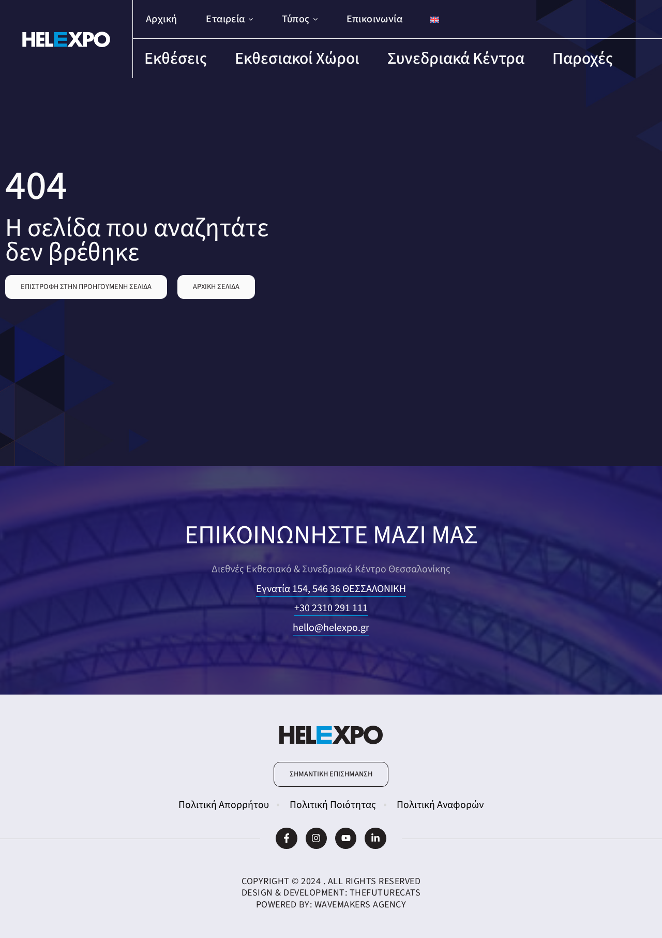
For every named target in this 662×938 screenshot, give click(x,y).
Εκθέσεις (175, 58)
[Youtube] (345, 838)
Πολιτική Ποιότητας (333, 805)
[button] (86, 287)
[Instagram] (316, 838)
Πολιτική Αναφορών (440, 805)
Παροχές (582, 58)
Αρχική (161, 19)
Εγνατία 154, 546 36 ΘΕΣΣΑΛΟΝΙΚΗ (331, 589)
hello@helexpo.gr (331, 627)
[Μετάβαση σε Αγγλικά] (434, 19)
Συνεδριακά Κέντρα (455, 58)
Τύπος (296, 19)
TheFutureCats (385, 892)
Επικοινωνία (374, 19)
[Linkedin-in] (375, 838)
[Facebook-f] (286, 838)
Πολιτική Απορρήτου (223, 805)
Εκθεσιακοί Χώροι (297, 58)
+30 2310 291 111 (331, 608)
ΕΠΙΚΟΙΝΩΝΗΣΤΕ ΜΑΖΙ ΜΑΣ (331, 535)
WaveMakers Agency (360, 904)
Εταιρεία (225, 19)
